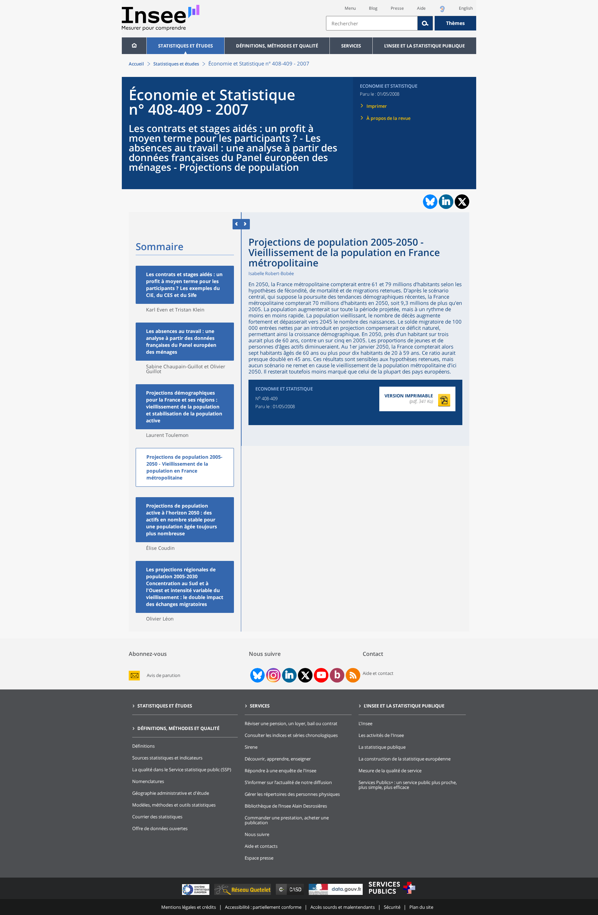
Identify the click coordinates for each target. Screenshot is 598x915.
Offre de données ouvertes (160, 828)
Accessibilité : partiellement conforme (263, 907)
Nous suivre (257, 834)
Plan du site (421, 907)
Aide (421, 8)
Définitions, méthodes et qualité (277, 46)
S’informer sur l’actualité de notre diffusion (288, 782)
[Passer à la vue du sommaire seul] (245, 224)
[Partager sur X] (462, 201)
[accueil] (134, 45)
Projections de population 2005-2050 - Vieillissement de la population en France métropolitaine (184, 467)
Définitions (143, 746)
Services (351, 46)
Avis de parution (163, 675)
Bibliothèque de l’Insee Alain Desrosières (286, 806)
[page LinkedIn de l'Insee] (289, 675)
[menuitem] (134, 45)
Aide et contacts (261, 846)
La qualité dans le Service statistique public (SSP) (181, 769)
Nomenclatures (148, 781)
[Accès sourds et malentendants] (442, 11)
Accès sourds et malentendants (342, 907)
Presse (397, 8)
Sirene (251, 747)
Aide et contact (378, 673)
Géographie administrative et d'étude (170, 793)
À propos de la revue (388, 118)
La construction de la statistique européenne (405, 759)
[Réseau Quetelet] (243, 894)
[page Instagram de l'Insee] (273, 675)
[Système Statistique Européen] (196, 894)
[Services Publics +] (392, 894)
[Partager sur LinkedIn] (446, 201)
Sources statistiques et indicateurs (167, 758)
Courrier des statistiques (157, 816)
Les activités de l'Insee (381, 735)
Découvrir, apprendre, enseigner (278, 759)
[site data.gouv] (336, 894)
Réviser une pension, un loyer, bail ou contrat (291, 723)
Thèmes (455, 23)
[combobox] (401, 23)
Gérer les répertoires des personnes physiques (292, 794)
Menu (350, 8)
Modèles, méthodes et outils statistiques (174, 805)
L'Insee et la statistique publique (424, 46)
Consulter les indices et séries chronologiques (291, 735)
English (466, 8)
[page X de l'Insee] (305, 675)
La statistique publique (382, 747)
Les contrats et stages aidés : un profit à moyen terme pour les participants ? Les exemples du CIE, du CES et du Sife (184, 284)
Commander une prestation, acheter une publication (287, 820)
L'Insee (365, 723)
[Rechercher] (425, 23)
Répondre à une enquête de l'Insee (280, 770)
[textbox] (372, 23)
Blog (373, 8)
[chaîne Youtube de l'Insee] (321, 675)
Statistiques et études (185, 46)
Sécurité (392, 907)
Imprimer (376, 106)
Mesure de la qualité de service (390, 770)
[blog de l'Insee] (337, 675)
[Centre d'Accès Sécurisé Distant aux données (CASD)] (290, 894)
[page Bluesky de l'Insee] (257, 675)
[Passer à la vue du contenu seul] (237, 224)
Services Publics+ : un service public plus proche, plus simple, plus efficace (408, 784)
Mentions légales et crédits (188, 907)
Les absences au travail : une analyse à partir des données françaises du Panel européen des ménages (181, 341)
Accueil (136, 64)
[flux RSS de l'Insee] (353, 675)
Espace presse (259, 858)
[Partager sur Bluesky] (429, 201)
